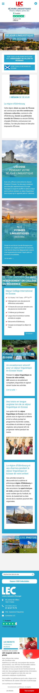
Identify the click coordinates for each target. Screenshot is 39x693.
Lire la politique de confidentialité (11, 683)
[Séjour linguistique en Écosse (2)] (28, 544)
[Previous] (5, 544)
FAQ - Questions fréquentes (14, 612)
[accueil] (19, 4)
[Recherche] (33, 574)
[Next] (33, 544)
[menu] (3, 4)
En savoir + (29, 333)
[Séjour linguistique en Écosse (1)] (11, 544)
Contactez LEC (10, 615)
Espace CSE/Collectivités (19, 581)
